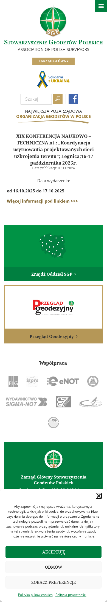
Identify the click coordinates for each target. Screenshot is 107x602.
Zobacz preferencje (53, 582)
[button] (99, 496)
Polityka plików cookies (35, 594)
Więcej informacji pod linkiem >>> (42, 201)
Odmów (53, 567)
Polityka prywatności (70, 594)
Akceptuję (53, 552)
